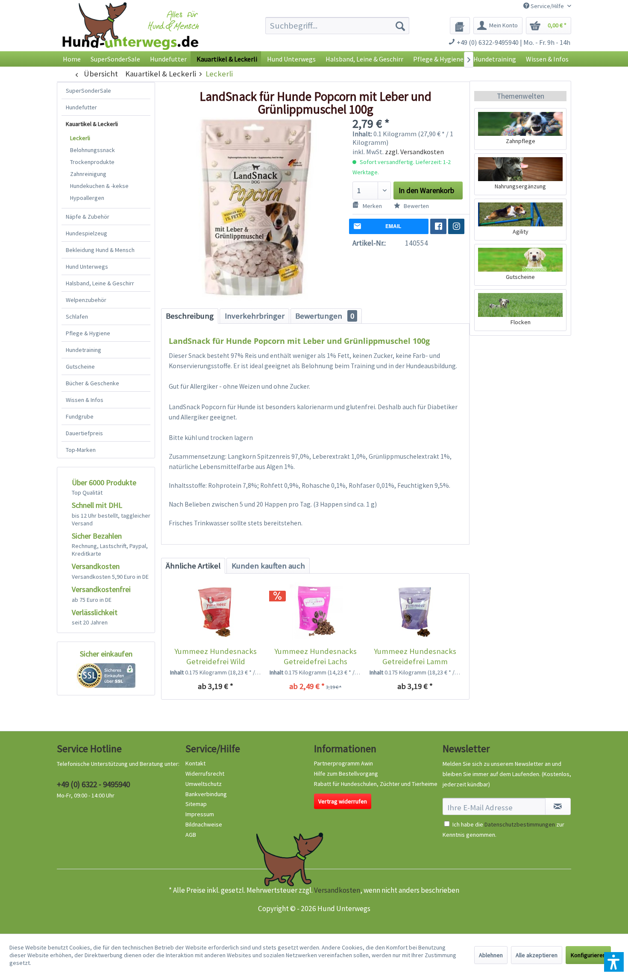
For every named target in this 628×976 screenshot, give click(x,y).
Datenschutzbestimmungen (519, 824)
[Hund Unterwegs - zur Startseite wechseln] (130, 33)
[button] (614, 962)
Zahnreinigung (88, 174)
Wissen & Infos (84, 400)
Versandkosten (337, 890)
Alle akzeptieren (537, 955)
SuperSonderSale (88, 90)
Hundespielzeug (86, 233)
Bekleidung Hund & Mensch (100, 250)
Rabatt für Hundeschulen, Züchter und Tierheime (375, 784)
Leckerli (80, 138)
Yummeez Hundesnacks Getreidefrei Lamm (415, 656)
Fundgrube (80, 416)
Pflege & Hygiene (88, 333)
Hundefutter (81, 107)
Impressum (199, 814)
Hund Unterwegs (87, 266)
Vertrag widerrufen (342, 801)
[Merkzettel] (460, 25)
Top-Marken (81, 450)
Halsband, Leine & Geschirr (100, 283)
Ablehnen (491, 955)
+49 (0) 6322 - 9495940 (93, 784)
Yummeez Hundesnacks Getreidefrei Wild (215, 656)
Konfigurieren (588, 955)
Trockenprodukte (92, 162)
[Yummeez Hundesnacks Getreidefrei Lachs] (315, 612)
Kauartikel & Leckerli (92, 124)
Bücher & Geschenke (92, 383)
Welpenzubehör (86, 300)
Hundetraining (83, 350)
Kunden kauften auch (268, 566)
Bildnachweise (203, 824)
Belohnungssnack (92, 150)
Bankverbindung (206, 794)
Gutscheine (80, 366)
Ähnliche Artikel (193, 566)
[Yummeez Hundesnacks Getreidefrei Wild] (215, 612)
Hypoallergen (87, 198)
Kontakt (195, 763)
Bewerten (415, 206)
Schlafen (77, 316)
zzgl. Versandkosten (414, 151)
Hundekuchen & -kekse (99, 186)
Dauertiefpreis (84, 433)
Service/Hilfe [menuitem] (547, 6)
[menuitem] (337, 25)
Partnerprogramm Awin (343, 763)
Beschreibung (190, 316)
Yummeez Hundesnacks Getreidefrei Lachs (315, 656)
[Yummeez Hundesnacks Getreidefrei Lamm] (415, 612)
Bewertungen (324, 316)
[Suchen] (400, 25)
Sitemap (196, 804)
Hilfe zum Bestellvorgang (346, 773)
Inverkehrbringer (255, 316)
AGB (190, 834)
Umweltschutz (203, 784)
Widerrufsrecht (204, 773)
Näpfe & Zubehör (87, 216)
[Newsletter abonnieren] (558, 806)
